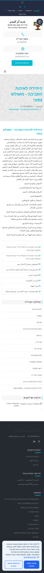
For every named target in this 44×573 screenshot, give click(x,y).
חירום (20, 11)
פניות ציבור (11, 11)
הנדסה (39, 322)
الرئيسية (39, 106)
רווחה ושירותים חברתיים (32, 329)
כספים (39, 316)
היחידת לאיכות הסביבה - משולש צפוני (27, 388)
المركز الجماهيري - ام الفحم (27, 480)
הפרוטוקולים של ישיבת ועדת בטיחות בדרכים (21, 499)
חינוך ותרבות (37, 309)
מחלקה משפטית (35, 362)
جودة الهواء (34, 286)
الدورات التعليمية (32, 281)
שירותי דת (38, 349)
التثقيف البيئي (33, 275)
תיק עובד (29, 11)
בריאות (39, 335)
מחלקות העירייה (27, 106)
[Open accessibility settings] (40, 22)
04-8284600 (33, 436)
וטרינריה (39, 342)
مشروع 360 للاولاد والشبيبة (28, 484)
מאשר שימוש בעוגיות (31, 564)
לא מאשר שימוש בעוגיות (14, 564)
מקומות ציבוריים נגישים (29, 508)
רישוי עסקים (37, 368)
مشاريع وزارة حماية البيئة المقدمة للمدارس (22, 270)
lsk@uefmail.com (15, 436)
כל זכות (35, 465)
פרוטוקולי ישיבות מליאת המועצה (26, 533)
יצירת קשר (22, 14)
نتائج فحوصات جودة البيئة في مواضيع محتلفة (22, 291)
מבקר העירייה (36, 375)
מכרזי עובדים (33, 529)
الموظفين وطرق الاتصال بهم (28, 264)
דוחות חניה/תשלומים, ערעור (27, 503)
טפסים (35, 520)
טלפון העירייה (22, 39)
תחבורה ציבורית (32, 457)
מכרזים (35, 537)
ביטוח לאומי (33, 461)
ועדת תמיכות (33, 512)
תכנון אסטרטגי (36, 355)
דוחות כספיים (33, 524)
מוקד (36, 516)
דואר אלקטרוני (22, 53)
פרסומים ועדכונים (22, 63)
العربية (37, 11)
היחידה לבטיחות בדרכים (32, 382)
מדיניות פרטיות (30, 557)
